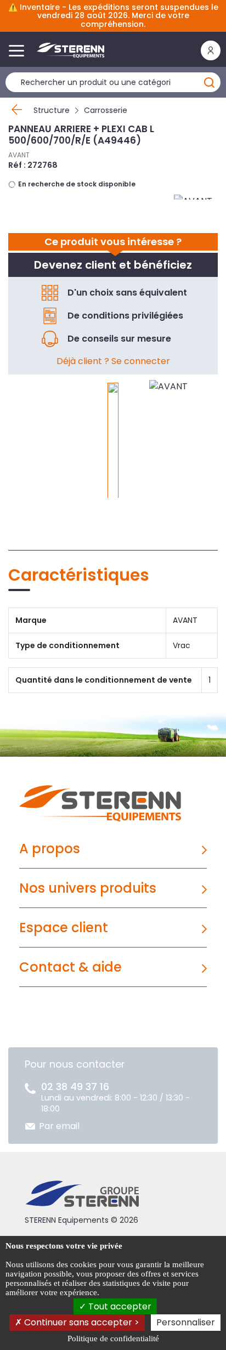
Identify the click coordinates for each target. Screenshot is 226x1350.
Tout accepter (118, 1306)
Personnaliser (185, 1322)
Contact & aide (70, 967)
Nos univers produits (87, 888)
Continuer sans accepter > (80, 1322)
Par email (59, 1126)
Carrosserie (105, 110)
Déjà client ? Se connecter (113, 361)
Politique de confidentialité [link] (113, 1338)
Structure (51, 110)
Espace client (63, 927)
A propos (49, 849)
